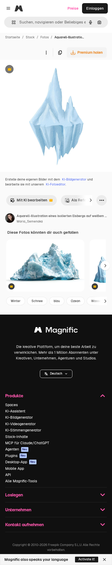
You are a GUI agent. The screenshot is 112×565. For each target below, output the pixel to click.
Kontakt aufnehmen (24, 524)
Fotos (44, 37)
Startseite (12, 37)
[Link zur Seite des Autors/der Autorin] (10, 218)
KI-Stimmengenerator (23, 430)
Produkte (14, 395)
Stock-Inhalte (16, 436)
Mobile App (14, 468)
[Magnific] (56, 331)
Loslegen (14, 494)
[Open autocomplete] (11, 22)
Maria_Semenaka (30, 221)
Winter (16, 301)
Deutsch (56, 373)
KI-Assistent (15, 411)
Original (33, 69)
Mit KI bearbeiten (28, 201)
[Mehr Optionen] (46, 52)
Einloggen (95, 8)
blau (57, 301)
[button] (56, 374)
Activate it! (86, 559)
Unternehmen (18, 509)
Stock (30, 37)
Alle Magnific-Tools (21, 481)
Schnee (37, 301)
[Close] (104, 559)
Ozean (75, 301)
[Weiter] (90, 200)
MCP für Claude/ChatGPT (27, 443)
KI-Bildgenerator (74, 179)
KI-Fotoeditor (55, 184)
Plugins (15, 455)
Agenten (16, 449)
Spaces (11, 404)
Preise (72, 8)
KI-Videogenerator (20, 424)
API (8, 474)
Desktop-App (20, 462)
